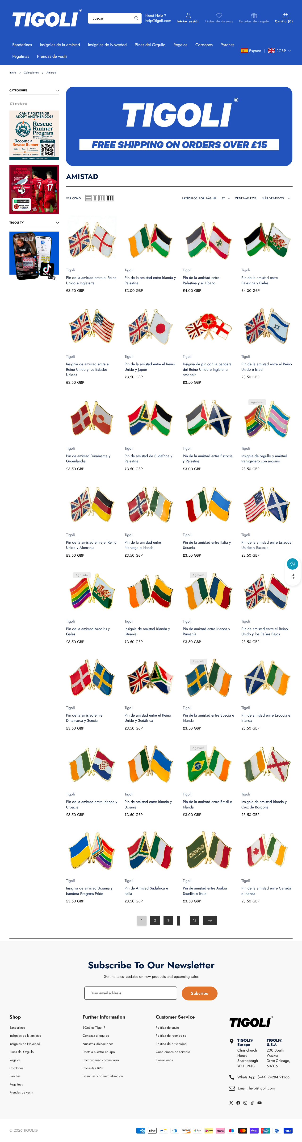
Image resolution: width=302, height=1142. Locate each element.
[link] (219, 18)
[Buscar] (136, 18)
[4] (109, 198)
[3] (101, 198)
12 (194, 920)
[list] (88, 198)
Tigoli (70, 270)
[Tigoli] (46, 18)
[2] (95, 198)
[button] (285, 18)
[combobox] (115, 18)
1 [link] (142, 920)
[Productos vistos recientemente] (292, 564)
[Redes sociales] (292, 576)
